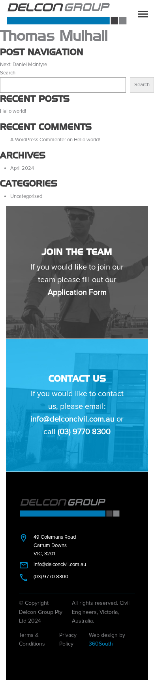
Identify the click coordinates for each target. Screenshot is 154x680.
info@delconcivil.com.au (72, 419)
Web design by (107, 639)
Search (7, 73)
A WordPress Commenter (38, 140)
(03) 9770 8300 (84, 432)
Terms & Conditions (32, 639)
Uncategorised (26, 196)
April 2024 (22, 168)
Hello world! (13, 111)
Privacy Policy (68, 639)
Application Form (77, 292)
